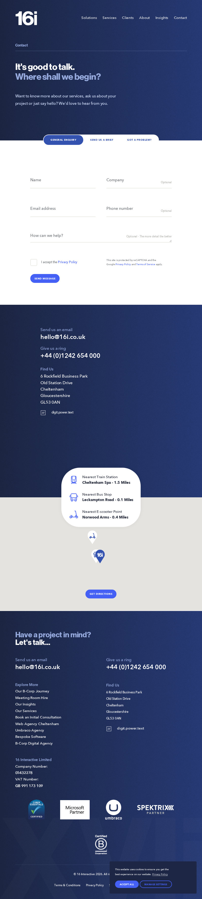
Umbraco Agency (29, 730)
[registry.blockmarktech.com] (36, 810)
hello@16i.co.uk (62, 337)
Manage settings (155, 884)
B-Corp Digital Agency (34, 744)
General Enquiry (63, 139)
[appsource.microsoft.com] (75, 810)
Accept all (127, 884)
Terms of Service (145, 264)
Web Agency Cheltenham (37, 724)
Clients (128, 18)
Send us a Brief (101, 139)
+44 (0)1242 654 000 (70, 356)
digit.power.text (62, 412)
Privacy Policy (67, 262)
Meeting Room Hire (31, 698)
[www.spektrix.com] (155, 809)
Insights (161, 18)
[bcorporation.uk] (101, 845)
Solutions (89, 18)
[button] (100, 556)
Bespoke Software (30, 737)
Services (109, 18)
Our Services (26, 711)
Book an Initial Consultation (38, 717)
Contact (180, 18)
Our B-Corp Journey (32, 691)
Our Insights (25, 704)
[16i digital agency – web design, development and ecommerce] (26, 18)
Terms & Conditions (67, 885)
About (144, 18)
